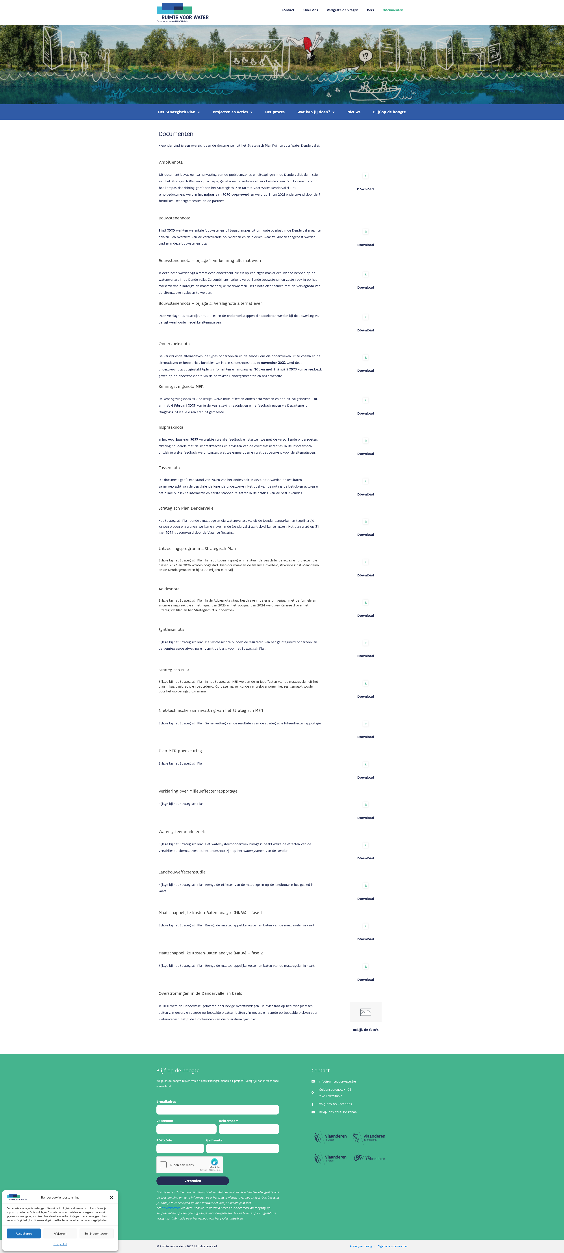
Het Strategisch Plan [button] (176, 112)
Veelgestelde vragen (342, 10)
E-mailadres (166, 1102)
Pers (370, 10)
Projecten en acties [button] (230, 112)
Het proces (275, 112)
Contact (288, 10)
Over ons (310, 10)
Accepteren (24, 1233)
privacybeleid (171, 1208)
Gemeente (214, 1140)
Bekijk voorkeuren (96, 1233)
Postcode (164, 1140)
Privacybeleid (60, 1244)
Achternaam (229, 1121)
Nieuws (353, 112)
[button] (111, 1197)
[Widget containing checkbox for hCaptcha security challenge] (189, 1164)
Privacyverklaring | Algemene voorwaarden (379, 1246)
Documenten (393, 10)
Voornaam (164, 1121)
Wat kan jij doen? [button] (313, 112)
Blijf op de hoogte (389, 112)
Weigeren (60, 1233)
